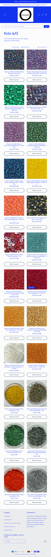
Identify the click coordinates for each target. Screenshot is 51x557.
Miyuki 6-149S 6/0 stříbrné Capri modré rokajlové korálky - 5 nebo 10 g (14, 182)
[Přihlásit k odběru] (23, 541)
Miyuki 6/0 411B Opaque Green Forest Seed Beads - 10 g (14, 451)
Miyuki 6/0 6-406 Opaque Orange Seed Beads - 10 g (14, 495)
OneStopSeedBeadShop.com (23, 554)
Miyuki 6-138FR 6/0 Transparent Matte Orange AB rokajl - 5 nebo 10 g (14, 219)
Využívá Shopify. (33, 554)
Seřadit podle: (15, 47)
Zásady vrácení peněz (9, 526)
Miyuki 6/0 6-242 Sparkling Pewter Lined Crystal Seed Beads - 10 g (37, 495)
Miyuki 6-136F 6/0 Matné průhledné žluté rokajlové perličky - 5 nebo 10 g (37, 182)
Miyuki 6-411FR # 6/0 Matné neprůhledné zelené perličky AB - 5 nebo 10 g (37, 145)
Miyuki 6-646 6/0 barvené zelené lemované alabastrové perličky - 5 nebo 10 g (14, 108)
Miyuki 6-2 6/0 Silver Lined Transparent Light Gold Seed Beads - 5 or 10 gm (37, 330)
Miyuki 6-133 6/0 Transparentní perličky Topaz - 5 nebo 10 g (37, 366)
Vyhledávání (7, 516)
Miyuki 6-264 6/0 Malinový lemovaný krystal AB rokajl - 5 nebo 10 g (14, 145)
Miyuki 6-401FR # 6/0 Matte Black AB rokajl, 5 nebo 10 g (14, 72)
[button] (5, 14)
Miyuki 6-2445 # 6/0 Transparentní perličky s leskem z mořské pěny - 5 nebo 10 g (37, 256)
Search (46, 26)
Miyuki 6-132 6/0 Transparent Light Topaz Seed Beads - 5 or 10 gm (14, 329)
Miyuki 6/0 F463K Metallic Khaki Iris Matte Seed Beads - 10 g (37, 409)
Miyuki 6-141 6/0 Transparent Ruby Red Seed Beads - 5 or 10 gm (37, 292)
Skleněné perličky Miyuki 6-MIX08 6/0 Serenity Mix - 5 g (37, 107)
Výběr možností (14, 79)
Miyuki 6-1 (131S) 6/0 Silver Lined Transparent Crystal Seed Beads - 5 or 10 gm (14, 367)
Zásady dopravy (8, 530)
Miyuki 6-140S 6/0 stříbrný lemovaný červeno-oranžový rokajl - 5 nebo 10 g (14, 293)
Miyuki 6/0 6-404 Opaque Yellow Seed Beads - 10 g (14, 409)
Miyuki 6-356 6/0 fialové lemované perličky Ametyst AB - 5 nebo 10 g (37, 72)
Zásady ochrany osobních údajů (12, 523)
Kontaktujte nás (8, 519)
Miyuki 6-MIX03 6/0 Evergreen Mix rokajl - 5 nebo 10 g (37, 218)
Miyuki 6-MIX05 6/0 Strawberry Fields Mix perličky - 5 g (14, 255)
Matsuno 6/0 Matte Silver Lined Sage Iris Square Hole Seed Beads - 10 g (37, 452)
